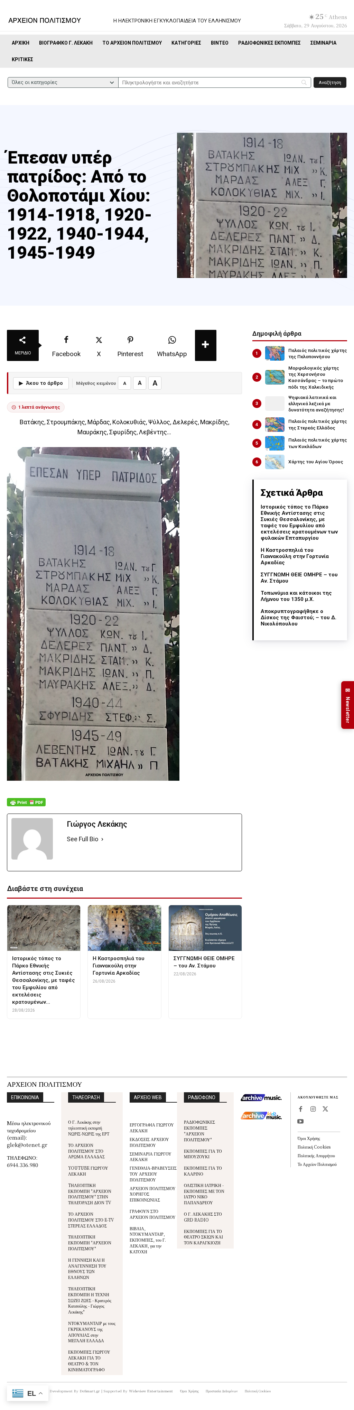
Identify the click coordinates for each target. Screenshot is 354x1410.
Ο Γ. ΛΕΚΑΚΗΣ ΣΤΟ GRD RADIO (203, 1217)
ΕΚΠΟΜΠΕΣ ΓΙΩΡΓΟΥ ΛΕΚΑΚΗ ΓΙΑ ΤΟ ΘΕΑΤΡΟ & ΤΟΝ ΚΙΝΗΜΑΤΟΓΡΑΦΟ (89, 1360)
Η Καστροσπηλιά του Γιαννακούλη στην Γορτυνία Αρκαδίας (295, 556)
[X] (325, 1109)
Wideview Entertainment (151, 1390)
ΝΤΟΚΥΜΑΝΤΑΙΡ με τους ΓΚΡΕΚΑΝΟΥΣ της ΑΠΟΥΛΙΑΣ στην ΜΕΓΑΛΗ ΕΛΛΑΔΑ (91, 1331)
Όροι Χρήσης (309, 1138)
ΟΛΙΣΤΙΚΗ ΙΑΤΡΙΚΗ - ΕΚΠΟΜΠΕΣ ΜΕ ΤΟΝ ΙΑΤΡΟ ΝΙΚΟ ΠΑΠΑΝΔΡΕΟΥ (204, 1193)
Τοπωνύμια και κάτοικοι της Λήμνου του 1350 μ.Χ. (296, 596)
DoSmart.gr (90, 1390)
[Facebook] (300, 1109)
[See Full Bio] (102, 839)
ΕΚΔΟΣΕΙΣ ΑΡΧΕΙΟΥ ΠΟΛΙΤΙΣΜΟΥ (149, 1142)
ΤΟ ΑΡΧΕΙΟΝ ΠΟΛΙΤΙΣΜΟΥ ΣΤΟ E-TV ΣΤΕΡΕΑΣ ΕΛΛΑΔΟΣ (91, 1219)
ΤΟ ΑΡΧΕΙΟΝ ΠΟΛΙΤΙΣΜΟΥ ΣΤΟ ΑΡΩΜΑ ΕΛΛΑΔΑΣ (86, 1151)
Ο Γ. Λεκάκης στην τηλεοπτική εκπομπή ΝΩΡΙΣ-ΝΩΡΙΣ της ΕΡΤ (88, 1128)
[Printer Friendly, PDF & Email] (26, 806)
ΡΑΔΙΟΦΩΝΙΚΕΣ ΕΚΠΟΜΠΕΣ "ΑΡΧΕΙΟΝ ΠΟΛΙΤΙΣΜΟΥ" (199, 1130)
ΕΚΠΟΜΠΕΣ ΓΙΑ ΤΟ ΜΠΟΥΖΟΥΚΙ (203, 1154)
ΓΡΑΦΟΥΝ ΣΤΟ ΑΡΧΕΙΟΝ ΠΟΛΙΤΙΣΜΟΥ (153, 1214)
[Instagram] (313, 1109)
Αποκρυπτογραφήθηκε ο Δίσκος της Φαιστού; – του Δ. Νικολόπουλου (298, 617)
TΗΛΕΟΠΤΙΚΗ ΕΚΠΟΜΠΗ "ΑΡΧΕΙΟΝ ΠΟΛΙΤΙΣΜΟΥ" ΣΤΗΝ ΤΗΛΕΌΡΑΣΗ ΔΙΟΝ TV (89, 1193)
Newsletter (348, 705)
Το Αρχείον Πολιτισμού (317, 1164)
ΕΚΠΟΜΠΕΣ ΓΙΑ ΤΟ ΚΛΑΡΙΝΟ (203, 1171)
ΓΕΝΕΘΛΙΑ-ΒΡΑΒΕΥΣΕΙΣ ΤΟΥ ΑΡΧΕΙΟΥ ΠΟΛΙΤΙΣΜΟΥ (153, 1173)
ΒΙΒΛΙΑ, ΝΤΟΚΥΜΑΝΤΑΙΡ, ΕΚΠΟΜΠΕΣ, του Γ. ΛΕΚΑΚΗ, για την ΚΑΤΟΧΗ (148, 1239)
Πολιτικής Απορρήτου (316, 1155)
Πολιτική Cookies (314, 1147)
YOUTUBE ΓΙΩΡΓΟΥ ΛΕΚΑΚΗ (88, 1171)
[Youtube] (300, 1122)
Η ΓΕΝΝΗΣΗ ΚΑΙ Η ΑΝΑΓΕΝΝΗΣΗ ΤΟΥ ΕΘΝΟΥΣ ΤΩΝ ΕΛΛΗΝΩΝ (87, 1268)
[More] (205, 345)
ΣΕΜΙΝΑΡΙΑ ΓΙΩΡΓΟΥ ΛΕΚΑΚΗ (150, 1156)
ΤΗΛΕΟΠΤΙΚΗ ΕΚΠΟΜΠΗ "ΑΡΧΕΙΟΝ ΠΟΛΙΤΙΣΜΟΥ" (89, 1242)
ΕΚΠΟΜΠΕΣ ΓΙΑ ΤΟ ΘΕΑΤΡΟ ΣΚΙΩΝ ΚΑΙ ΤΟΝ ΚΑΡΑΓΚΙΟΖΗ (203, 1237)
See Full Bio (82, 839)
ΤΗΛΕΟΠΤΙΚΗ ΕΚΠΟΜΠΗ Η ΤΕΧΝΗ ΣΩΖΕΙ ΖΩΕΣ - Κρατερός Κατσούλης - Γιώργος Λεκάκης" (89, 1300)
